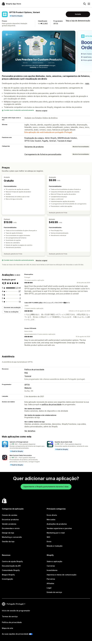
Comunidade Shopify (11, 570)
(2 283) (45, 23)
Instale (78, 14)
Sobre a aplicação (54, 561)
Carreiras (51, 566)
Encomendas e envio (11, 528)
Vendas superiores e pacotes (59, 528)
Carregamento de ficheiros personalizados (42, 154)
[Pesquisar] (84, 4)
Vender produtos (9, 524)
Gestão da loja (8, 541)
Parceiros (51, 579)
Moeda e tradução (54, 546)
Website (27, 388)
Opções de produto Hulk (63, 442)
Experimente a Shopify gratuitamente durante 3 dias (46, 487)
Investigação (7, 579)
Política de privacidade (34, 369)
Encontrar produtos (10, 520)
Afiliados (50, 583)
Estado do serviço (54, 592)
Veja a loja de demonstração (78, 21)
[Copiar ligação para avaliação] (34, 274)
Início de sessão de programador (16, 611)
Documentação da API (11, 566)
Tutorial (27, 376)
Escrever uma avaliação (12, 307)
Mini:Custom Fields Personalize (21, 455)
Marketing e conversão (12, 537)
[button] (23, 447)
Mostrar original (41, 111)
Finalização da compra (34, 138)
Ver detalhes (29, 431)
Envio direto (52, 515)
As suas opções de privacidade (15, 634)
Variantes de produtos (34, 147)
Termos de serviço (10, 616)
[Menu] (89, 4)
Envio (49, 541)
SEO (48, 537)
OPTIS (55, 23)
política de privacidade (52, 404)
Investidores (52, 570)
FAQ (26, 373)
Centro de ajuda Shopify (12, 561)
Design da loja (8, 533)
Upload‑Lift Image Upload (19, 442)
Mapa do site (7, 628)
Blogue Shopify (8, 575)
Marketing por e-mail (56, 533)
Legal (49, 588)
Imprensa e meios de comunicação (61, 575)
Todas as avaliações (11, 312)
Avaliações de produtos (57, 524)
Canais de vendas (9, 515)
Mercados (51, 520)
